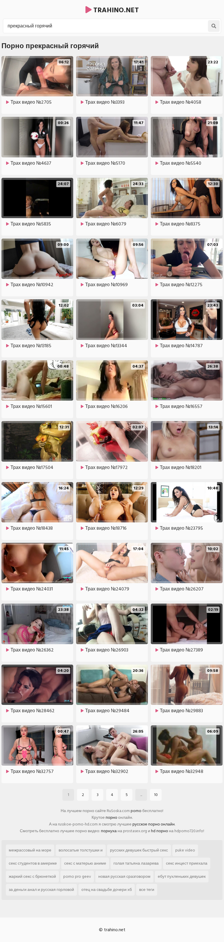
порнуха (109, 831)
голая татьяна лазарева (136, 863)
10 (156, 794)
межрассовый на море (30, 850)
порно (111, 817)
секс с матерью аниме (85, 863)
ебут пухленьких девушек (182, 876)
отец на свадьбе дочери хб (106, 889)
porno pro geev (77, 876)
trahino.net (115, 10)
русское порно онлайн (153, 824)
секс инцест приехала (186, 863)
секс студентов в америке (33, 863)
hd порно (159, 831)
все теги (146, 889)
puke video (185, 850)
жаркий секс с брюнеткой (32, 876)
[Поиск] (214, 26)
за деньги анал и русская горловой (41, 889)
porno (136, 810)
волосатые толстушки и (81, 850)
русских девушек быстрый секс (139, 850)
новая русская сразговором (124, 876)
